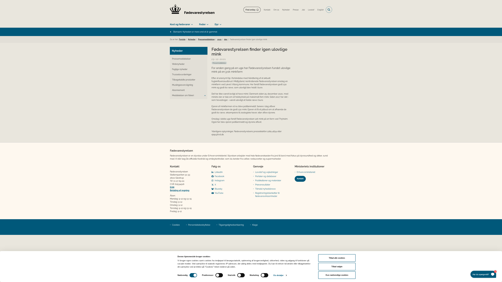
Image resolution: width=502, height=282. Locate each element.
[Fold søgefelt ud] (329, 10)
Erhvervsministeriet (306, 172)
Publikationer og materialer (268, 180)
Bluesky (218, 189)
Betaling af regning (179, 190)
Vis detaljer (278, 275)
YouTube (219, 193)
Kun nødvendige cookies (337, 275)
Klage (255, 225)
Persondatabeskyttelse (199, 225)
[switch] (219, 275)
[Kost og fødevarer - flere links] (191, 23)
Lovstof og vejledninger (266, 172)
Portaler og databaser (265, 176)
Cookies (176, 225)
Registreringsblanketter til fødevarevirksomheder (267, 194)
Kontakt (300, 179)
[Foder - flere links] (207, 23)
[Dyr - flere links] (220, 23)
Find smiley (250, 10)
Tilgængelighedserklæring (231, 225)
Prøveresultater (262, 184)
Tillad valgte (336, 266)
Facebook (219, 176)
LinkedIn (219, 172)
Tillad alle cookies (337, 258)
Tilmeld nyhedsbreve (265, 189)
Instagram (219, 180)
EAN (172, 187)
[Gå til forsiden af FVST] (192, 9)
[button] (204, 95)
